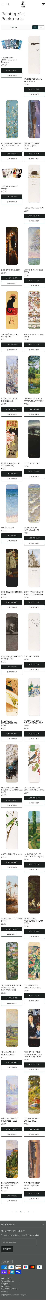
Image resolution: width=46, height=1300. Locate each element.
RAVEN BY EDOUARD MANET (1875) (33, 80)
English (6, 1262)
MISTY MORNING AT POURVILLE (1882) (10, 1120)
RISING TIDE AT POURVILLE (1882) (31, 529)
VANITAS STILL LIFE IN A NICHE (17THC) (11, 657)
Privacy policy (6, 1286)
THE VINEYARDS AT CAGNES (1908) (32, 1120)
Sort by (13, 27)
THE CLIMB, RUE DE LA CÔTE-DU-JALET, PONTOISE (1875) (11, 987)
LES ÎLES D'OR (7, 528)
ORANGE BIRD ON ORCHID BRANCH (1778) (34, 789)
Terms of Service (7, 1281)
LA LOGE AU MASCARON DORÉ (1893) (9, 723)
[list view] (41, 27)
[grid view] (35, 27)
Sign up (7, 1249)
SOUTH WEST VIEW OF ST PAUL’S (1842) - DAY (34, 593)
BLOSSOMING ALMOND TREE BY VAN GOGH (11, 144)
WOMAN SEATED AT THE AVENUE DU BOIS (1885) (33, 723)
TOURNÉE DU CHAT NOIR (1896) (9, 335)
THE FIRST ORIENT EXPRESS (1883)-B (32, 1184)
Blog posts (5, 1284)
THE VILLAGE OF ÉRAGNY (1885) (8, 1053)
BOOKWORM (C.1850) (10, 270)
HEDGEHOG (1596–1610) (34, 208)
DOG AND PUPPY (31, 656)
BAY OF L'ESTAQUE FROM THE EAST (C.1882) (9, 1185)
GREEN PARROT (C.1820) (11, 854)
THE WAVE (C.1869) (32, 463)
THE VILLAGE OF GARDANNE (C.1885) (32, 986)
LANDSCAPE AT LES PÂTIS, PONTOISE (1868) (34, 855)
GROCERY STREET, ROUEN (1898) (9, 400)
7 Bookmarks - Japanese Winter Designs (8, 60)
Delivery (4, 1291)
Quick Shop (12, 75)
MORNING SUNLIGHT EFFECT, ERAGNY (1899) (34, 400)
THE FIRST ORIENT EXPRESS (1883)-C (32, 144)
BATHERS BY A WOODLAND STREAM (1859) (33, 921)
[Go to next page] (33, 1211)
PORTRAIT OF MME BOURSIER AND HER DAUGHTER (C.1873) (33, 1054)
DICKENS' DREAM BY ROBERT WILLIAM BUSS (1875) (11, 790)
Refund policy (6, 1278)
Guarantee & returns (9, 1289)
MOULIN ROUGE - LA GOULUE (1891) (10, 464)
